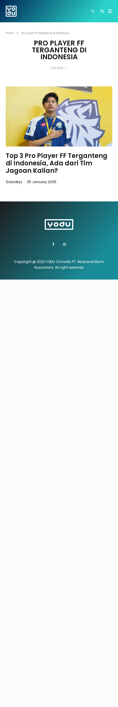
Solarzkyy (14, 181)
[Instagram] (64, 244)
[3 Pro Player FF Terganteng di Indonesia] (59, 116)
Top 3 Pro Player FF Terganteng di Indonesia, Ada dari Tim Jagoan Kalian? (56, 163)
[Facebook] (53, 244)
